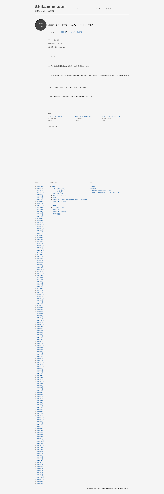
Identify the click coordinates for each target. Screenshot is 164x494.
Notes (90, 9)
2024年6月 (40, 214)
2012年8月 (40, 449)
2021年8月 (40, 277)
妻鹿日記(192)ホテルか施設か (84, 116)
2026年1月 (40, 188)
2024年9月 (40, 207)
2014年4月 (40, 409)
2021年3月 (40, 288)
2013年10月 (40, 420)
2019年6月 (40, 333)
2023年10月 (40, 229)
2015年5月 (40, 392)
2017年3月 (40, 377)
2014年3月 (40, 411)
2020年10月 (40, 299)
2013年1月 (40, 439)
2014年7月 (40, 403)
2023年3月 (40, 239)
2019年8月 (40, 328)
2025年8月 (40, 195)
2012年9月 (40, 447)
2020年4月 (40, 311)
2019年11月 (40, 322)
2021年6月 (40, 282)
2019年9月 (40, 326)
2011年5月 (40, 475)
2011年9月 (40, 468)
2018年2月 (40, 358)
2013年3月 (40, 434)
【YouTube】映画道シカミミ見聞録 (100, 190)
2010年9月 (40, 481)
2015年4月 (40, 394)
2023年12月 (40, 224)
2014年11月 (40, 398)
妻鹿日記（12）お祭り (55, 116)
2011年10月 (40, 466)
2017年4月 (40, 375)
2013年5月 (40, 430)
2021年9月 (40, 275)
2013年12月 (40, 417)
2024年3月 (40, 220)
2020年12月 (40, 294)
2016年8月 (40, 383)
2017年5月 (40, 373)
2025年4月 (40, 199)
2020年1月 (40, 318)
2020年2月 (40, 316)
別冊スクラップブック (59, 195)
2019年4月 (40, 337)
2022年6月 (40, 258)
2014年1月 (40, 415)
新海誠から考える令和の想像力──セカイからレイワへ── (70, 199)
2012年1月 (40, 462)
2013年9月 (40, 422)
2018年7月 (40, 350)
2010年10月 (40, 479)
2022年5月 (40, 260)
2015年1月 (40, 396)
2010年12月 (40, 477)
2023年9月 (40, 231)
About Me (79, 9)
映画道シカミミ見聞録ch (60, 212)
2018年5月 (40, 354)
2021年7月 (40, 279)
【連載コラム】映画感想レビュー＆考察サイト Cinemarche (108, 193)
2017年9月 (40, 369)
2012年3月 (40, 458)
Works (98, 9)
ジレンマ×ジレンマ (58, 207)
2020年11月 (40, 296)
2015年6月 (40, 390)
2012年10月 (40, 445)
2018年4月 (40, 356)
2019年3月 (40, 339)
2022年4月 (40, 263)
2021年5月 (40, 284)
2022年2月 (40, 267)
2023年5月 (40, 235)
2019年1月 (40, 343)
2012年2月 (40, 460)
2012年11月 (40, 443)
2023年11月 (40, 226)
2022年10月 (40, 250)
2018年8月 (40, 347)
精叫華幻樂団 (57, 214)
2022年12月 (40, 246)
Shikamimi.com (51, 7)
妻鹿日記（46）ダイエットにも (111, 116)
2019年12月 (40, 320)
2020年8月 (40, 303)
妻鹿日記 (63, 32)
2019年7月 (40, 330)
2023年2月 (40, 241)
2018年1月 (40, 360)
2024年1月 (40, 222)
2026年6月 (40, 186)
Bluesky (92, 186)
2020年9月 (40, 301)
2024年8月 (40, 209)
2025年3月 (40, 201)
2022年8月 (40, 254)
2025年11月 (40, 190)
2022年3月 (40, 265)
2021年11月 (40, 271)
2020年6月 (40, 307)
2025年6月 (40, 197)
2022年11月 (40, 248)
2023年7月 (40, 233)
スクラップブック (58, 193)
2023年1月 (40, 243)
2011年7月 (40, 473)
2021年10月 (40, 273)
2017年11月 (40, 364)
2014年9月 (40, 400)
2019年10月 (40, 324)
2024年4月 (40, 218)
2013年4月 (40, 432)
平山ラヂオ (56, 209)
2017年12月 (40, 362)
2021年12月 (40, 269)
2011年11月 (40, 464)
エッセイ (72, 32)
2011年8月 (40, 470)
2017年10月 (40, 366)
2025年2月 (40, 203)
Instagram (93, 188)
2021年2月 (40, 290)
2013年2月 (40, 437)
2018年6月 (40, 352)
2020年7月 (40, 305)
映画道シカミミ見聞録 (59, 201)
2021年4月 (40, 286)
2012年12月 (40, 441)
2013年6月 (40, 428)
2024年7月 (40, 212)
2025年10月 (40, 193)
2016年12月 (40, 381)
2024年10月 (40, 205)
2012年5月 (40, 453)
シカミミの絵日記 (58, 191)
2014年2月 (40, 413)
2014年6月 (40, 405)
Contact (108, 9)
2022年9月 (40, 252)
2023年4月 (40, 237)
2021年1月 (40, 292)
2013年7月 (40, 426)
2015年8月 (40, 386)
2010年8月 (40, 483)
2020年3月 (40, 313)
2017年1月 (40, 379)
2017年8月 (40, 371)
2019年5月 (40, 335)
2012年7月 (40, 451)
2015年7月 (40, 388)
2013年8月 (40, 424)
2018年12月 (40, 345)
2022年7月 (40, 256)
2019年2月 (40, 341)
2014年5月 (40, 407)
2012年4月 (40, 456)
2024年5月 (40, 216)
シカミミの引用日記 (59, 189)
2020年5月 (40, 309)
